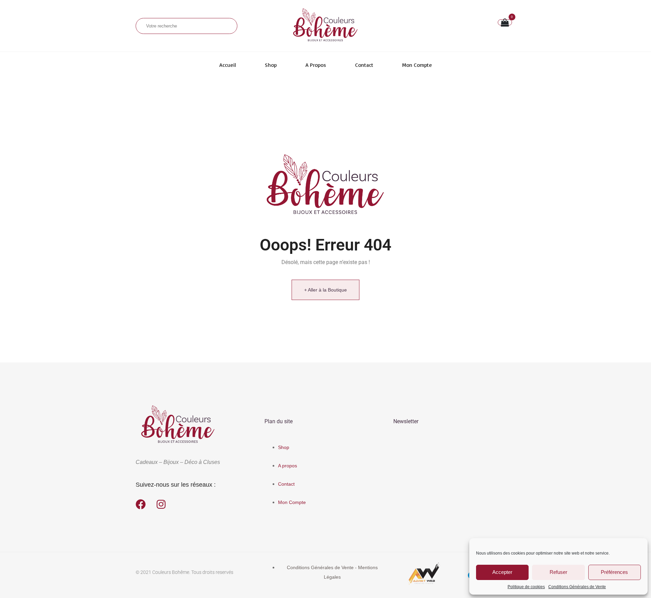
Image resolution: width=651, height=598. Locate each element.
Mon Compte (417, 64)
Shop (271, 64)
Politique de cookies (526, 586)
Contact (364, 64)
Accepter (502, 572)
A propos (315, 64)
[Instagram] (161, 504)
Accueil (227, 64)
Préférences (614, 572)
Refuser (558, 572)
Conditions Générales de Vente (577, 586)
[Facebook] (141, 504)
